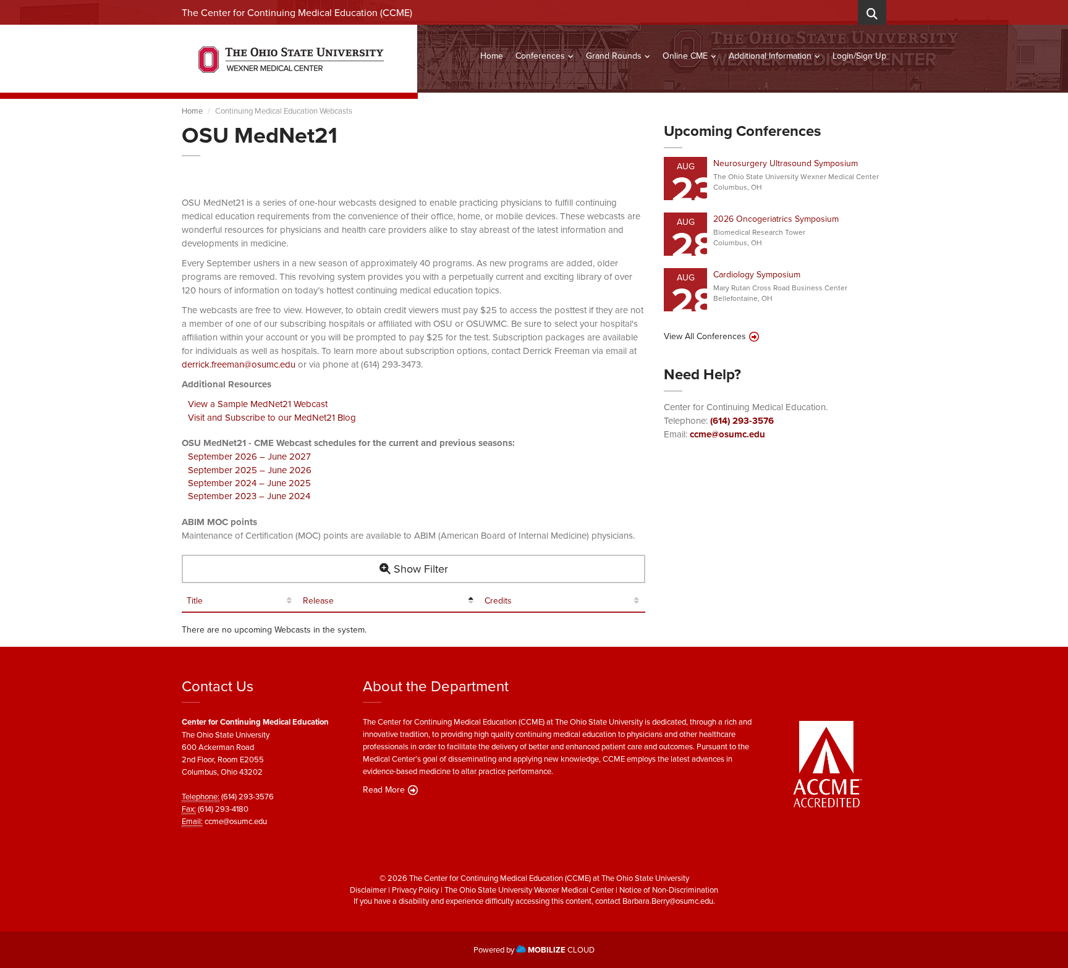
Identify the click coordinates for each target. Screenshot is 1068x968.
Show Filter (419, 568)
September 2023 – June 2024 (249, 495)
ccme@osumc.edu (727, 434)
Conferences (540, 55)
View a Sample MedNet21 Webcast (258, 403)
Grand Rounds (614, 55)
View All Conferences (705, 336)
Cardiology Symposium (756, 274)
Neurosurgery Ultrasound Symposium (785, 163)
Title (195, 600)
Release (318, 600)
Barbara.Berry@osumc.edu (667, 900)
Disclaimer (368, 889)
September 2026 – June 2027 (249, 456)
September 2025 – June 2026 (250, 469)
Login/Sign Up (859, 55)
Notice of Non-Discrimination (668, 889)
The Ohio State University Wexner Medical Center (529, 889)
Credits (498, 600)
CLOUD (561, 949)
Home (491, 55)
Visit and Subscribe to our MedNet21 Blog (272, 417)
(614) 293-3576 (742, 420)
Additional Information (770, 55)
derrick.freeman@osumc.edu (238, 364)
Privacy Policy (415, 889)
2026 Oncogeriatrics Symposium (776, 219)
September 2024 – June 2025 (249, 482)
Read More (384, 789)
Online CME (685, 55)
